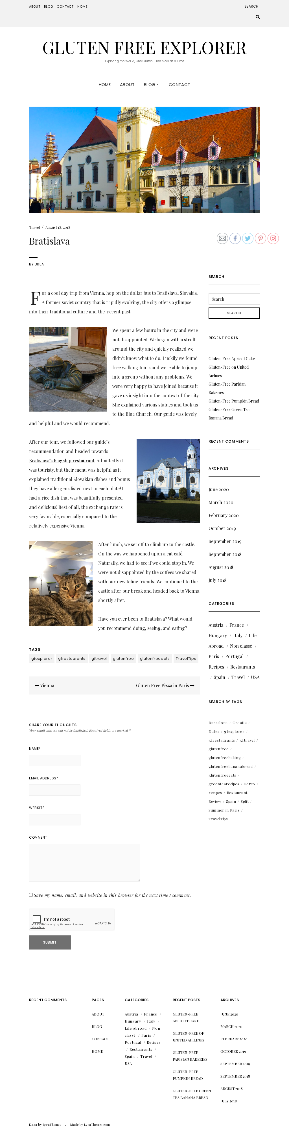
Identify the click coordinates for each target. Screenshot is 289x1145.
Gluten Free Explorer (144, 47)
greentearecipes (224, 783)
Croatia (240, 722)
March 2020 (221, 502)
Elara (33, 1124)
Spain (219, 677)
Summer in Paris (224, 810)
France (236, 625)
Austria (216, 625)
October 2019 (222, 528)
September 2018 (225, 554)
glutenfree (123, 658)
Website (36, 807)
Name (35, 748)
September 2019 (225, 541)
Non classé (241, 646)
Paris (214, 656)
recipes (215, 792)
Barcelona (218, 722)
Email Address (43, 778)
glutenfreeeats (155, 658)
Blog (48, 6)
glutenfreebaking (225, 757)
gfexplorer (41, 658)
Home (82, 6)
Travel (34, 227)
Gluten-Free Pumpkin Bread (234, 401)
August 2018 (221, 567)
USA (255, 677)
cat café (174, 554)
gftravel (99, 658)
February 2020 (224, 515)
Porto (249, 783)
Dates (214, 731)
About (34, 6)
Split (245, 801)
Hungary (218, 635)
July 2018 (217, 580)
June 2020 (219, 489)
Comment (38, 837)
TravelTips (186, 658)
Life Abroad (135, 1028)
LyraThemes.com (97, 1124)
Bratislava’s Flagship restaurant (62, 460)
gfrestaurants (71, 658)
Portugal (234, 656)
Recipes (216, 667)
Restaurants (242, 667)
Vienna (46, 685)
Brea (39, 264)
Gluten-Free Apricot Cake (232, 358)
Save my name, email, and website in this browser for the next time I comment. (112, 895)
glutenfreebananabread (231, 766)
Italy (237, 635)
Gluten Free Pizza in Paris (163, 685)
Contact (65, 6)
